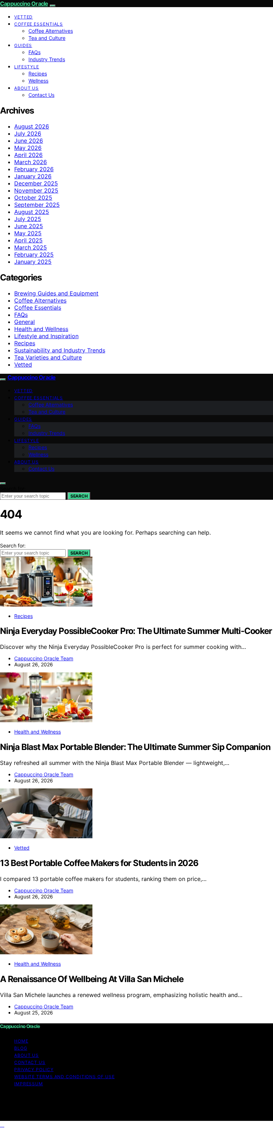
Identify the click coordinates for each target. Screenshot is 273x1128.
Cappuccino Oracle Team (43, 658)
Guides (23, 45)
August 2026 (31, 126)
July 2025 (27, 218)
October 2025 (33, 197)
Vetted (23, 17)
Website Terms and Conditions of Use (64, 1076)
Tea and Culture (46, 38)
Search (78, 496)
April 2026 (28, 154)
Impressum (28, 1083)
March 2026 (30, 162)
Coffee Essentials (38, 24)
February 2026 (34, 169)
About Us (26, 88)
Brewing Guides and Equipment (56, 293)
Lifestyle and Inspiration (46, 336)
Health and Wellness (41, 328)
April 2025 (28, 240)
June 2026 (28, 140)
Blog (20, 1048)
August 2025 (31, 211)
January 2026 (33, 176)
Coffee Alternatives (50, 31)
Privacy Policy (34, 1069)
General (24, 321)
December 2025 (36, 183)
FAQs (34, 52)
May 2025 (28, 233)
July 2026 (27, 133)
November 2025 (36, 190)
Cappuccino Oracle (24, 3)
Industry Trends (46, 59)
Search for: (13, 489)
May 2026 (28, 147)
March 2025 (30, 247)
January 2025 (33, 261)
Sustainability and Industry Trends (59, 350)
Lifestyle (26, 66)
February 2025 (34, 254)
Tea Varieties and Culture (48, 357)
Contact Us (41, 95)
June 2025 (28, 226)
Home (21, 1041)
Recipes (37, 73)
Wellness (38, 81)
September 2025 (37, 204)
